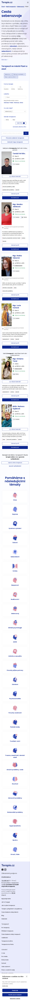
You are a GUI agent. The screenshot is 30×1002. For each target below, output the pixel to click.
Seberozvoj (20, 6)
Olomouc (17, 102)
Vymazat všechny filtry (19, 126)
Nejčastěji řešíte (6, 899)
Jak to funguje (6, 902)
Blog (3, 915)
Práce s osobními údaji (8, 970)
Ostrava (6, 102)
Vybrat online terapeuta (15, 463)
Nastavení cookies (15, 998)
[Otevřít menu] (27, 2)
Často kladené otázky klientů (10, 912)
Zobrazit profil (15, 194)
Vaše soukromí (6, 966)
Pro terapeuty (6, 927)
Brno (21, 102)
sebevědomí (6, 51)
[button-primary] (26, 133)
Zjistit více (5, 986)
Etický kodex (5, 960)
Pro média (4, 956)
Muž (14, 120)
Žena (7, 120)
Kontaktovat (15, 198)
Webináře (4, 919)
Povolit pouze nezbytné (14, 995)
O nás (3, 953)
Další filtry (20, 123)
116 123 (13, 893)
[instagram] (5, 870)
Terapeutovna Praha (8, 944)
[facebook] (3, 870)
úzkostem (13, 46)
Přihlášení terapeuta (7, 931)
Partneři (4, 963)
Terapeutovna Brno (7, 941)
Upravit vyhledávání (15, 466)
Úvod (3, 6)
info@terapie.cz (6, 877)
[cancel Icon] (11, 74)
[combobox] (15, 97)
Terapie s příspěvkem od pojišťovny (12, 909)
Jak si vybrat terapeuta (8, 905)
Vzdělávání (5, 938)
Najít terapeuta (11, 6)
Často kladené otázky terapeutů (11, 934)
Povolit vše (15, 990)
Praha (11, 102)
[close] (26, 976)
